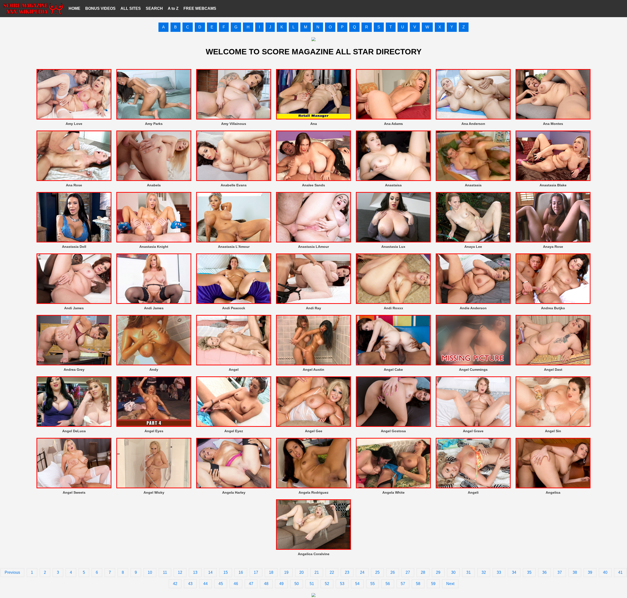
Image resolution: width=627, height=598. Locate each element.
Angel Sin (553, 431)
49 (281, 584)
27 (408, 572)
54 (357, 584)
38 (575, 572)
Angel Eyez (233, 431)
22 (332, 572)
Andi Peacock (233, 308)
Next (450, 584)
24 (362, 572)
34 (514, 572)
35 (529, 572)
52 (327, 584)
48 (266, 584)
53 (342, 584)
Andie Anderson (473, 308)
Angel (234, 369)
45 (220, 584)
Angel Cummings (473, 369)
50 (296, 584)
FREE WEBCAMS (199, 8)
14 (210, 572)
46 (236, 584)
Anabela (154, 185)
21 (316, 572)
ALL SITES (131, 8)
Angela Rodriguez (313, 492)
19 (286, 572)
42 (175, 584)
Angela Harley (233, 492)
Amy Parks (154, 124)
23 (347, 572)
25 (377, 572)
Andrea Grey (74, 369)
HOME (74, 8)
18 (271, 572)
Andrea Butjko (553, 308)
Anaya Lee (473, 247)
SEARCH (154, 8)
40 (605, 572)
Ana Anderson (473, 124)
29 (438, 572)
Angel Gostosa (393, 431)
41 (620, 572)
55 (372, 584)
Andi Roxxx (393, 308)
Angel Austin (313, 369)
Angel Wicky (154, 492)
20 (301, 572)
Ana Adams (393, 124)
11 (165, 572)
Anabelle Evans (234, 185)
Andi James (74, 308)
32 (484, 572)
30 (453, 572)
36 (544, 572)
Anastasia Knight (153, 247)
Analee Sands (313, 185)
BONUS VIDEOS (100, 8)
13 (195, 572)
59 (433, 584)
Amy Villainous (233, 124)
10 (150, 572)
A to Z (173, 8)
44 (205, 584)
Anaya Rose (553, 247)
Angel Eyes (154, 431)
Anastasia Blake (553, 185)
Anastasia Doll (74, 247)
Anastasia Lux (393, 247)
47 (251, 584)
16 (241, 572)
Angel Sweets (74, 492)
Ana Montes (553, 124)
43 (190, 584)
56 (388, 584)
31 (468, 572)
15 (225, 572)
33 (499, 572)
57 (403, 584)
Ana (313, 124)
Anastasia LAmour (313, 247)
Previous (12, 572)
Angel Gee (313, 431)
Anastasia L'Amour (234, 247)
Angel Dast (553, 369)
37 (559, 572)
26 (392, 572)
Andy (153, 369)
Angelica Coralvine (313, 554)
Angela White (393, 492)
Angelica (553, 492)
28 (423, 572)
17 (256, 572)
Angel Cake (393, 369)
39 (590, 572)
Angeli (473, 492)
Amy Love (74, 124)
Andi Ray (313, 308)
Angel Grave (473, 431)
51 (312, 584)
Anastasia (473, 185)
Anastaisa (393, 185)
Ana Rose (74, 185)
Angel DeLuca (74, 431)
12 (180, 572)
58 (418, 584)
